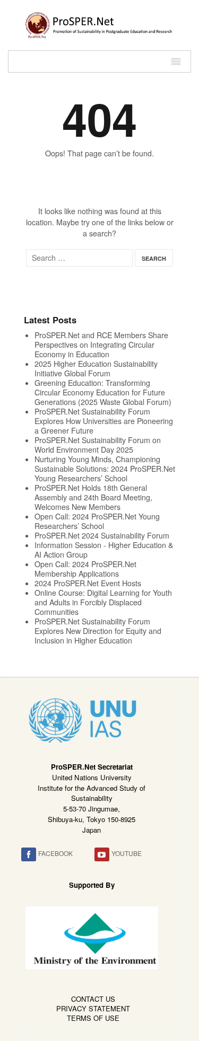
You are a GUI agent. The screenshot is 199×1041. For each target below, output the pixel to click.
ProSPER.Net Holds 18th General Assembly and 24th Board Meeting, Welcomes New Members (93, 497)
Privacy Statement (93, 1008)
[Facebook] (28, 855)
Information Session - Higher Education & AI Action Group (103, 550)
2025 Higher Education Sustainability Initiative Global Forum (96, 368)
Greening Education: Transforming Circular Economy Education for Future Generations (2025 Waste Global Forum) (102, 392)
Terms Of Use (93, 1018)
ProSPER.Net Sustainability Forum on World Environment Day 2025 (97, 445)
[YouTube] (101, 855)
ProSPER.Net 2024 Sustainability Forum (101, 535)
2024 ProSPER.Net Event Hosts (87, 583)
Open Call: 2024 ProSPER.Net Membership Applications (85, 569)
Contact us (93, 999)
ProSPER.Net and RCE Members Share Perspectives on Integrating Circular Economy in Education (101, 344)
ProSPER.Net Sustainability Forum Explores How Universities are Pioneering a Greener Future (103, 421)
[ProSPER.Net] (99, 24)
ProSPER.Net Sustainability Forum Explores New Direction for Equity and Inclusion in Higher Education (97, 631)
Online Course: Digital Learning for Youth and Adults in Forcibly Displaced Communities (103, 602)
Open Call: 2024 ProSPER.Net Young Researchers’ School (97, 521)
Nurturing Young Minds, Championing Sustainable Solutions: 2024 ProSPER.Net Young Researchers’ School (104, 468)
